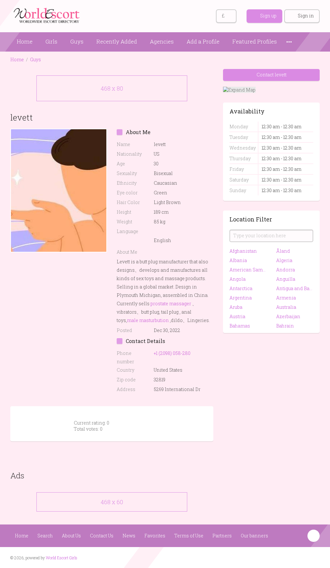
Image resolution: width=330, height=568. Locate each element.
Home (25, 41)
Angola (237, 279)
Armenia (286, 298)
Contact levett (271, 75)
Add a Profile (203, 41)
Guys (76, 41)
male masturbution (148, 320)
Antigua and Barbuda (294, 288)
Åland (283, 251)
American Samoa (248, 270)
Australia (286, 307)
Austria (237, 316)
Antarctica (240, 288)
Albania (238, 260)
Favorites (154, 536)
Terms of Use (188, 536)
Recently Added (116, 41)
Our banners (254, 536)
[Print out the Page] (195, 117)
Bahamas (239, 326)
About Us (71, 536)
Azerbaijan (288, 316)
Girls (51, 41)
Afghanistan (243, 251)
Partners (222, 536)
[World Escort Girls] (47, 15)
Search (45, 536)
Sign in (306, 16)
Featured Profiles (254, 41)
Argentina (240, 298)
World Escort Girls (61, 557)
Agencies (162, 41)
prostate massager (170, 303)
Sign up (268, 16)
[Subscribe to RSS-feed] (289, 557)
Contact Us (101, 536)
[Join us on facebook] (301, 557)
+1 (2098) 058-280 (172, 353)
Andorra (285, 270)
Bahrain (285, 326)
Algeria (284, 260)
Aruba (235, 307)
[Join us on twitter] (314, 557)
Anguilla (285, 279)
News (128, 536)
